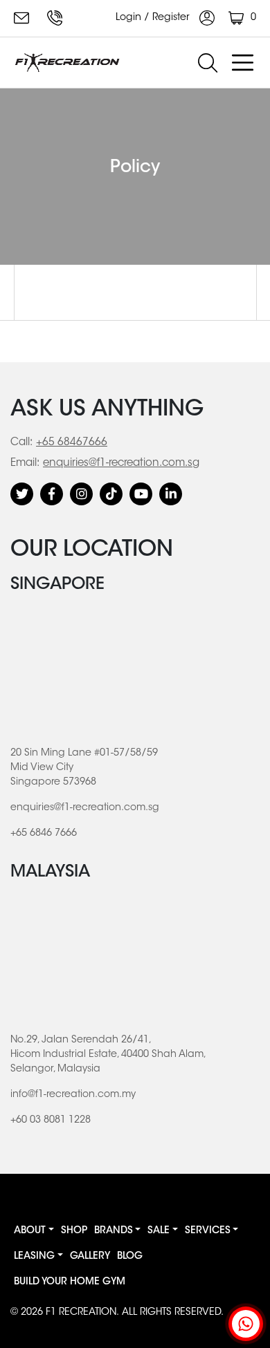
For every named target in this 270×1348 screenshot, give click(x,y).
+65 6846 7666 (56, 18)
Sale (158, 1231)
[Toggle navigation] (242, 63)
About (30, 1231)
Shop (74, 1231)
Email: (24, 463)
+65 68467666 (71, 443)
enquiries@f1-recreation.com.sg (23, 18)
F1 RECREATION (81, 1313)
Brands (113, 1231)
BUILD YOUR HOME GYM (69, 1282)
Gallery (90, 1257)
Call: (21, 443)
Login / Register (154, 18)
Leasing (34, 1257)
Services (208, 1231)
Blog (130, 1257)
